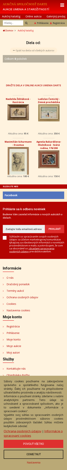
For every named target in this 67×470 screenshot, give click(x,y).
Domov (9, 30)
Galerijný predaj (56, 16)
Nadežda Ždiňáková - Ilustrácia (18, 100)
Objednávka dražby (18, 375)
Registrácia (59, 23)
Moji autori (13, 352)
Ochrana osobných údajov (22, 297)
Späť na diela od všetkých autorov (34, 50)
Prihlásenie (43, 23)
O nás (10, 277)
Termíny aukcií (15, 290)
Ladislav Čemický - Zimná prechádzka (49, 100)
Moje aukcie (14, 346)
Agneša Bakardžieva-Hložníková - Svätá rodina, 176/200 (48, 145)
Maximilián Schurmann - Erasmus (18, 143)
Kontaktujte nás (16, 368)
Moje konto (14, 339)
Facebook (11, 195)
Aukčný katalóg (11, 16)
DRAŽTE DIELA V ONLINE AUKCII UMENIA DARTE (33, 85)
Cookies (11, 304)
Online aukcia (33, 16)
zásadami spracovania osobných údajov (31, 250)
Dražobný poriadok (18, 284)
